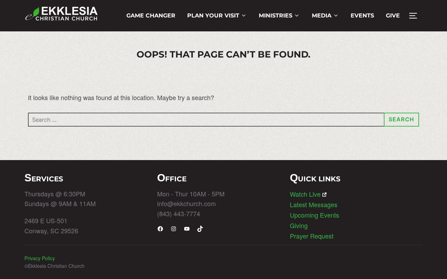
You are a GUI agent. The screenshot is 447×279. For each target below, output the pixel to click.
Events (362, 15)
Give (393, 15)
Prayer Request (312, 235)
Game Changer (150, 15)
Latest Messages (313, 204)
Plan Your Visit (213, 15)
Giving (299, 225)
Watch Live (305, 193)
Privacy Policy (39, 258)
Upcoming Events (314, 214)
